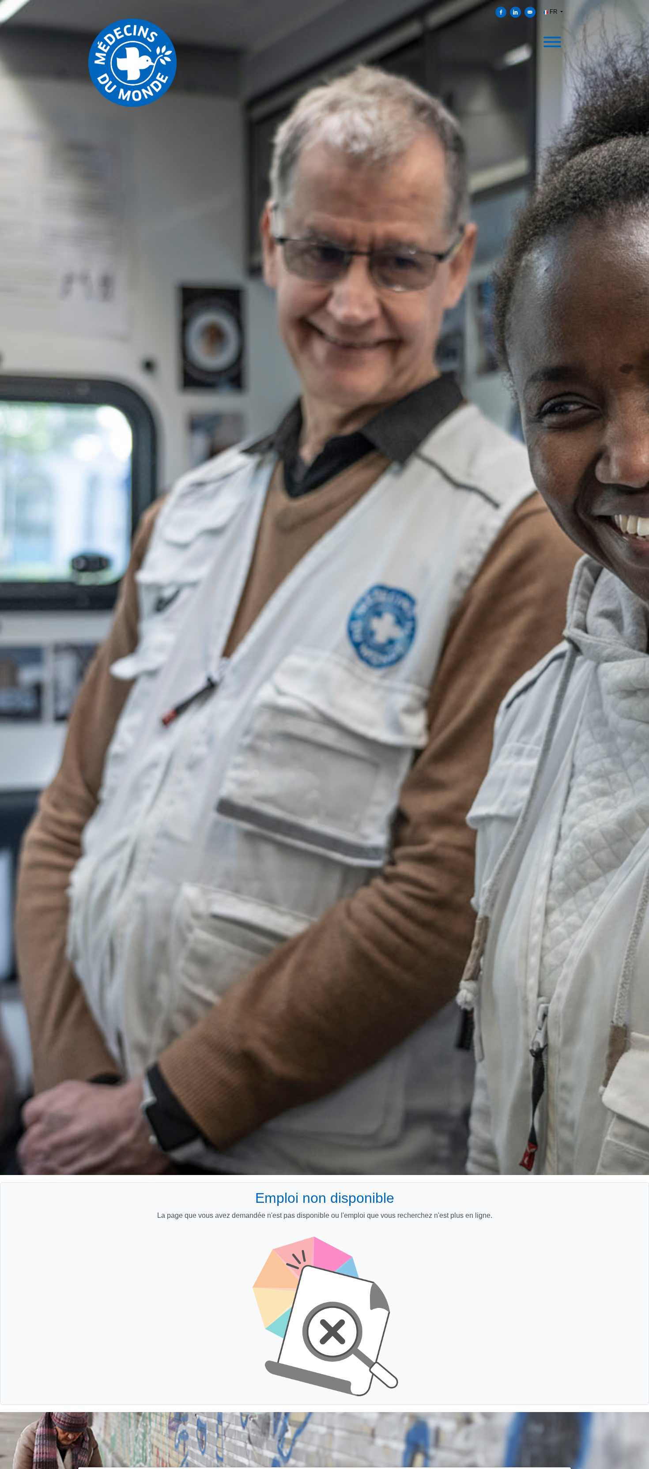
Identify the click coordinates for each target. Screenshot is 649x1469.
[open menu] (552, 41)
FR (553, 11)
